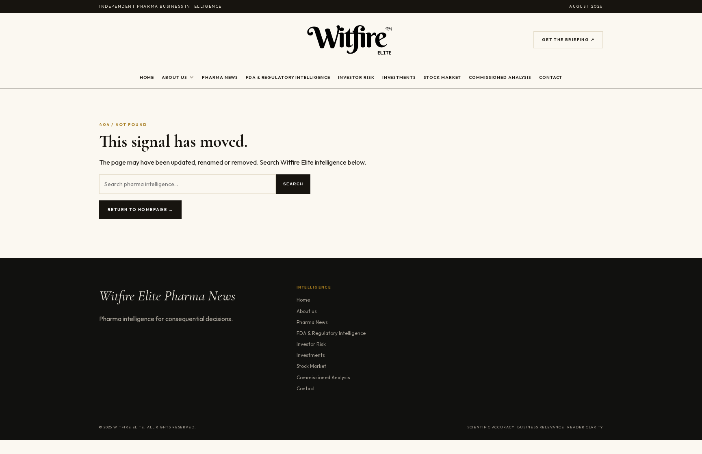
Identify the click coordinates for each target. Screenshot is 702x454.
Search (293, 184)
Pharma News (220, 77)
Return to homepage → (140, 209)
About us (174, 77)
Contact (550, 77)
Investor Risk (356, 77)
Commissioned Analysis (500, 77)
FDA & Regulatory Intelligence (288, 77)
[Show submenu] (191, 77)
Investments (399, 77)
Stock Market (443, 77)
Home (147, 77)
